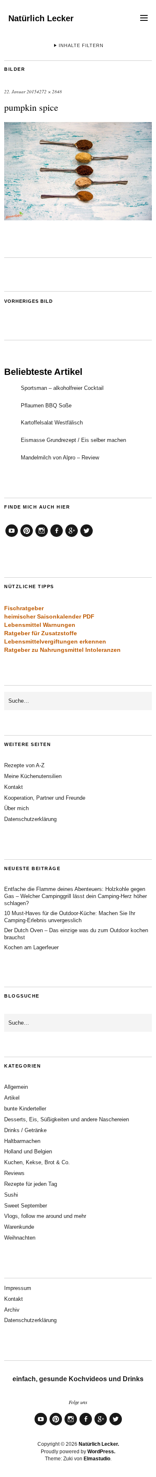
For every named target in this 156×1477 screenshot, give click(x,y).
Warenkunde (19, 1227)
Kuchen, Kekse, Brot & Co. (37, 1162)
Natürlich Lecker (41, 18)
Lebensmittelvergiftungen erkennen (55, 641)
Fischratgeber (24, 608)
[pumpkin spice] (78, 217)
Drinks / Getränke (25, 1130)
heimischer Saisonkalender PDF (49, 616)
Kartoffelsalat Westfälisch (52, 422)
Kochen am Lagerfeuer (31, 947)
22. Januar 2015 (20, 91)
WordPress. (101, 1452)
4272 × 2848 (49, 91)
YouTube (11, 536)
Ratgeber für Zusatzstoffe (40, 633)
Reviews (14, 1173)
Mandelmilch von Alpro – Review (60, 457)
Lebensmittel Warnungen (39, 624)
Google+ (71, 536)
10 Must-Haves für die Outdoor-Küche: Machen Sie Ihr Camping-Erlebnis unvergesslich (69, 916)
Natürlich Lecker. (99, 1444)
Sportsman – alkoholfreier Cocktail (62, 388)
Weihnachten (19, 1238)
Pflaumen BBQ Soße (46, 405)
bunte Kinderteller (25, 1108)
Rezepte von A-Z (24, 765)
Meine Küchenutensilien (33, 776)
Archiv (12, 1310)
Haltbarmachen (22, 1141)
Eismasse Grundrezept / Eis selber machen (73, 440)
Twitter (86, 536)
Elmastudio (97, 1459)
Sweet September (25, 1206)
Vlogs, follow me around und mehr (45, 1216)
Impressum (17, 1288)
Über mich (16, 808)
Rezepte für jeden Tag (30, 1184)
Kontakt (13, 787)
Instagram (41, 536)
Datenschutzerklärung (30, 819)
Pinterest (26, 536)
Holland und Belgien (28, 1151)
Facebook (56, 536)
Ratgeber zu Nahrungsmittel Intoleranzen (62, 649)
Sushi (11, 1195)
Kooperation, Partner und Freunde (44, 798)
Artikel (12, 1098)
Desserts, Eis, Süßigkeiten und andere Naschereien (66, 1119)
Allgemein (16, 1087)
